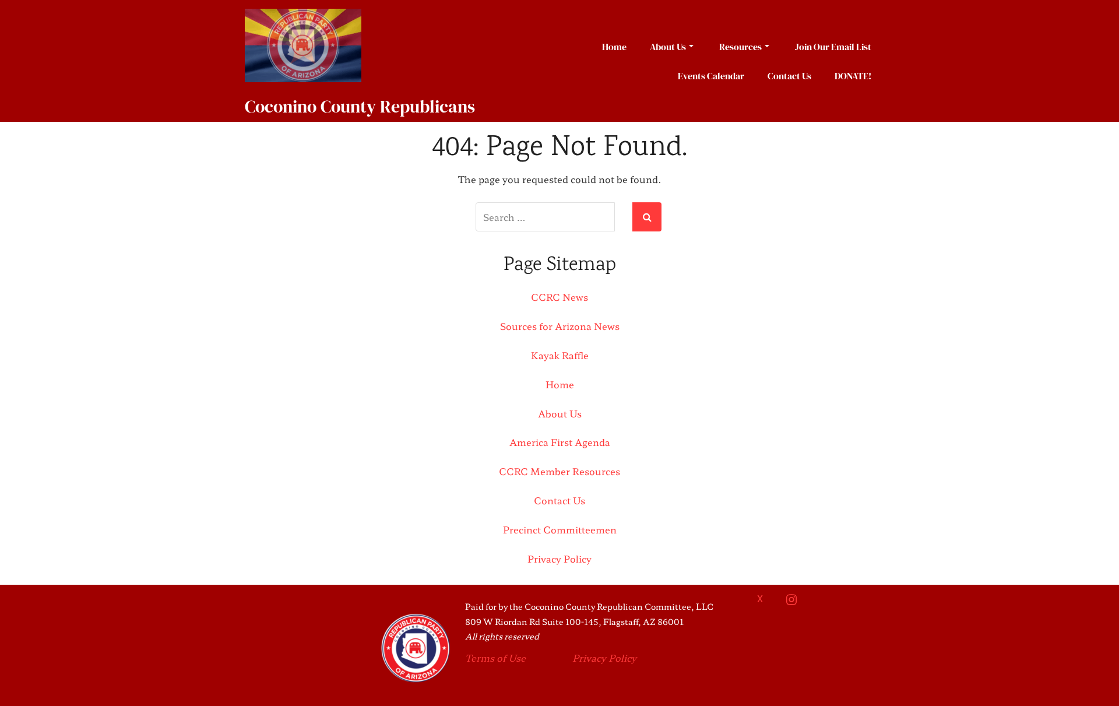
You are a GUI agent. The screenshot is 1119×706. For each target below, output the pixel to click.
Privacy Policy (559, 558)
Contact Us (789, 75)
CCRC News (559, 297)
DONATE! (853, 75)
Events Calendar (711, 75)
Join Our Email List (833, 46)
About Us (668, 46)
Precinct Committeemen (560, 529)
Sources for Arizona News (560, 326)
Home (614, 46)
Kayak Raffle (560, 355)
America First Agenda (559, 442)
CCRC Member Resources (559, 471)
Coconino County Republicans (360, 106)
